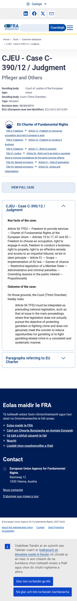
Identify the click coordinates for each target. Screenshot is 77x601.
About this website (11, 527)
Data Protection (56, 527)
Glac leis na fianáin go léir (33, 581)
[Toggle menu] (69, 28)
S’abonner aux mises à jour (21, 496)
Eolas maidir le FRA (20, 425)
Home (6, 39)
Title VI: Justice (13, 153)
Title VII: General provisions (19, 162)
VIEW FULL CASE (22, 187)
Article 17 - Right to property (42, 149)
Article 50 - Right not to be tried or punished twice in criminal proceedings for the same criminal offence (37, 155)
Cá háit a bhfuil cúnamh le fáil (27, 435)
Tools (15, 39)
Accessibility (8, 531)
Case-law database (31, 39)
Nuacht (11, 440)
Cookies (40, 527)
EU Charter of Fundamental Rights (42, 124)
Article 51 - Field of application (53, 162)
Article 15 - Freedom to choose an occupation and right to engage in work (33, 133)
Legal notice (27, 527)
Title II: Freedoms (14, 131)
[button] (25, 13)
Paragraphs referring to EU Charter (28, 360)
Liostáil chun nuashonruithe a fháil (30, 446)
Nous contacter (13, 490)
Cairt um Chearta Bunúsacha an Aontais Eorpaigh (40, 430)
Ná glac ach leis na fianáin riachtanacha (42, 591)
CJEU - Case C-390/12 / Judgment (23, 44)
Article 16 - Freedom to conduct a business (33, 142)
